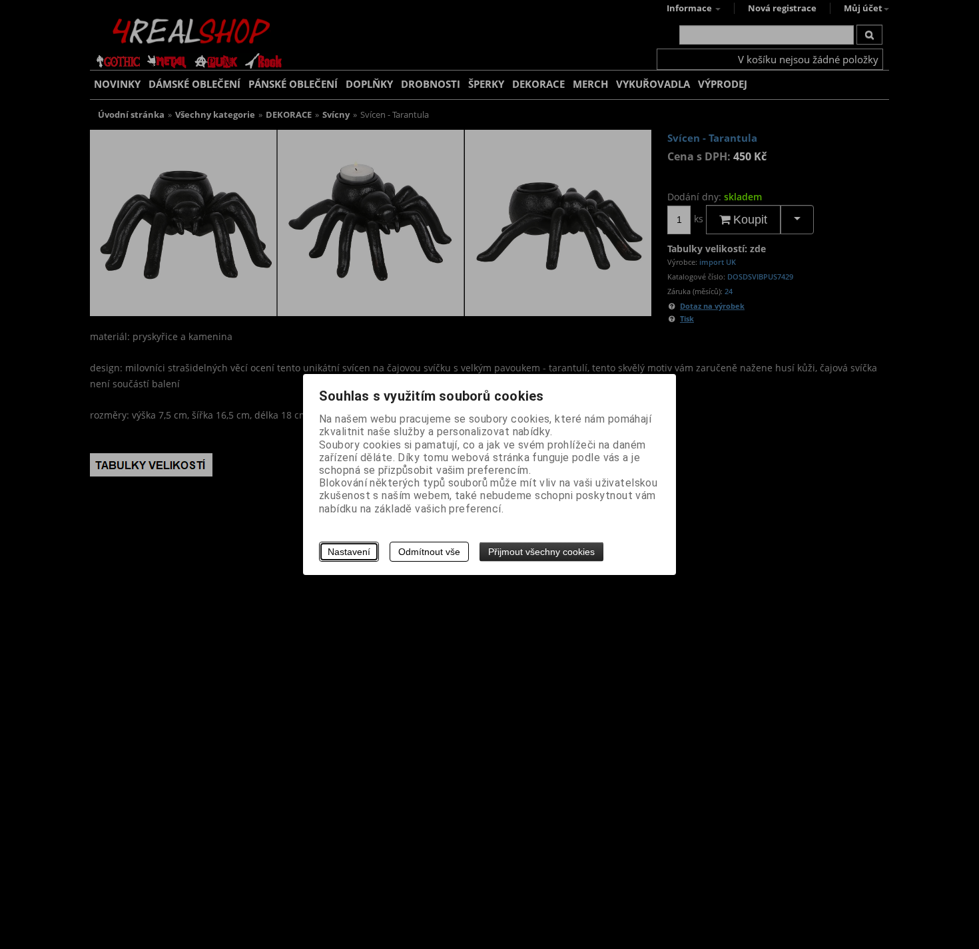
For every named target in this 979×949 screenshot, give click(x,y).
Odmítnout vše (429, 551)
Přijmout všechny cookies (541, 551)
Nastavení (349, 551)
